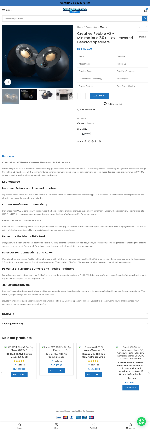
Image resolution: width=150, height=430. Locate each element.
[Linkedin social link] (96, 141)
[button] (5, 56)
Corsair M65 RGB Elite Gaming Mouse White (93, 355)
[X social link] (89, 141)
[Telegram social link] (100, 141)
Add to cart (99, 96)
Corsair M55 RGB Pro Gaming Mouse (56, 355)
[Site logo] (75, 10)
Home (80, 27)
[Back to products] (142, 27)
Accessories (91, 27)
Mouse (103, 27)
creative (142, 36)
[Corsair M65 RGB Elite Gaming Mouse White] (93, 348)
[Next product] (146, 27)
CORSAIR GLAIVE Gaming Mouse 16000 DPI (19, 355)
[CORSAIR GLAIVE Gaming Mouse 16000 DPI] (19, 348)
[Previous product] (139, 27)
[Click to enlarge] (7, 82)
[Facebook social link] (85, 141)
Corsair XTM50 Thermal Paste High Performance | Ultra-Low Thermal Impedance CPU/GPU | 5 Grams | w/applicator (130, 368)
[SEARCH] (144, 18)
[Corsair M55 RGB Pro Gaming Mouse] (56, 348)
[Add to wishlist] (30, 349)
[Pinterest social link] (92, 141)
